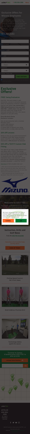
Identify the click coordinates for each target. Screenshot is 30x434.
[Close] (28, 209)
